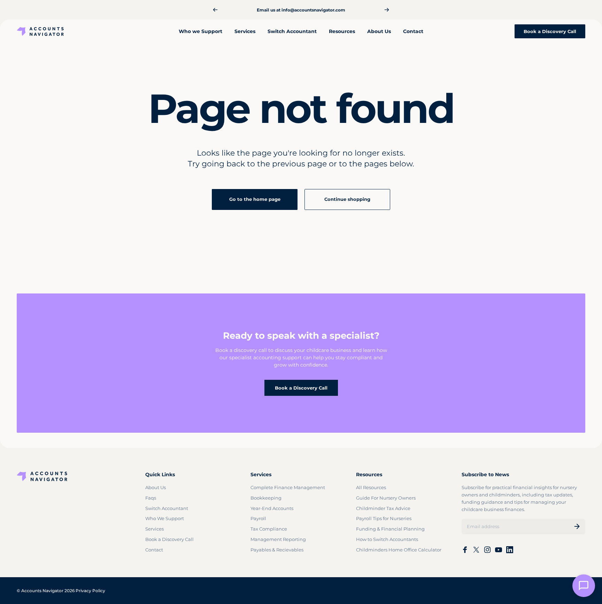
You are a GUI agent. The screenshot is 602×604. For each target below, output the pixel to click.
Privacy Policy (90, 590)
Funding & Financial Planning (390, 529)
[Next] (386, 9)
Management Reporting (278, 539)
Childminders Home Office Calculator (398, 549)
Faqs (150, 498)
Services (154, 529)
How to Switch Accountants (387, 539)
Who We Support (164, 518)
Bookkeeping (265, 498)
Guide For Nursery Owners (386, 498)
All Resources (371, 487)
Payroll (258, 518)
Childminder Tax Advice (383, 508)
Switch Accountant (166, 508)
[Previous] (215, 9)
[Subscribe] (577, 526)
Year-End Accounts (271, 508)
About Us (155, 487)
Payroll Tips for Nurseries (383, 518)
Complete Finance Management (287, 487)
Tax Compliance (268, 529)
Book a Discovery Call (301, 388)
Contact (154, 549)
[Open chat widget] (583, 585)
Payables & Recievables (276, 549)
